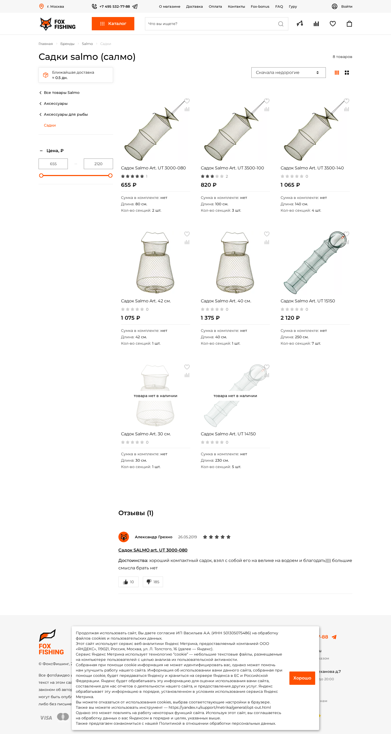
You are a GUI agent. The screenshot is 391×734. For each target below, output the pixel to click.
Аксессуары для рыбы (66, 114)
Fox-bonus (260, 6)
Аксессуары (56, 103)
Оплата (215, 6)
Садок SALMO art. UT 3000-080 (153, 550)
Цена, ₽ (55, 150)
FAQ (279, 6)
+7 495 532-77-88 (114, 6)
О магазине (169, 6)
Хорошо (302, 678)
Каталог (117, 23)
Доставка (194, 6)
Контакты (236, 6)
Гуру (293, 6)
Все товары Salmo (62, 92)
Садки (50, 125)
